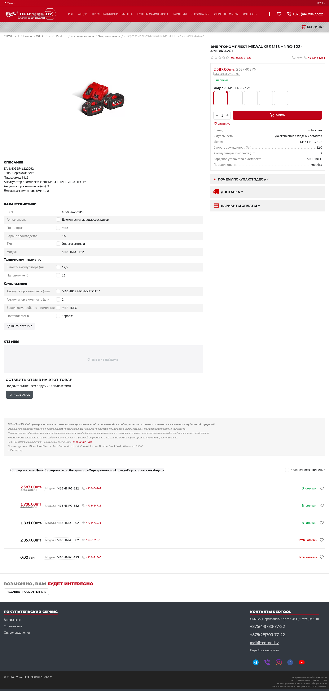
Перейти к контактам (264, 650)
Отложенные (13, 626)
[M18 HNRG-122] (220, 98)
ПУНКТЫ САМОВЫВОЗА (152, 14)
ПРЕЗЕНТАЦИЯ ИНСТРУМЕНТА (112, 14)
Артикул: (297, 57)
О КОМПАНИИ (200, 14)
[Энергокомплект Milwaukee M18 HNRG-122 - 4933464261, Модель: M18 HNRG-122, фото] (103, 98)
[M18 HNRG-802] (281, 98)
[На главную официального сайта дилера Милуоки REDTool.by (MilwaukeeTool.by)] (30, 14)
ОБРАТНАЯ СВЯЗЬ (226, 14)
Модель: (219, 88)
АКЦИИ (82, 14)
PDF (70, 14)
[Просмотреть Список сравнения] (269, 14)
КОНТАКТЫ (250, 14)
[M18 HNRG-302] (251, 98)
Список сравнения (17, 632)
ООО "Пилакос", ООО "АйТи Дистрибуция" (35, 450)
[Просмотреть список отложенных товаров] (279, 14)
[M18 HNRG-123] (236, 98)
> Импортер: (16, 450)
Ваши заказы (13, 619)
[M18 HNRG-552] (266, 98)
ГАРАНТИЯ (180, 14)
